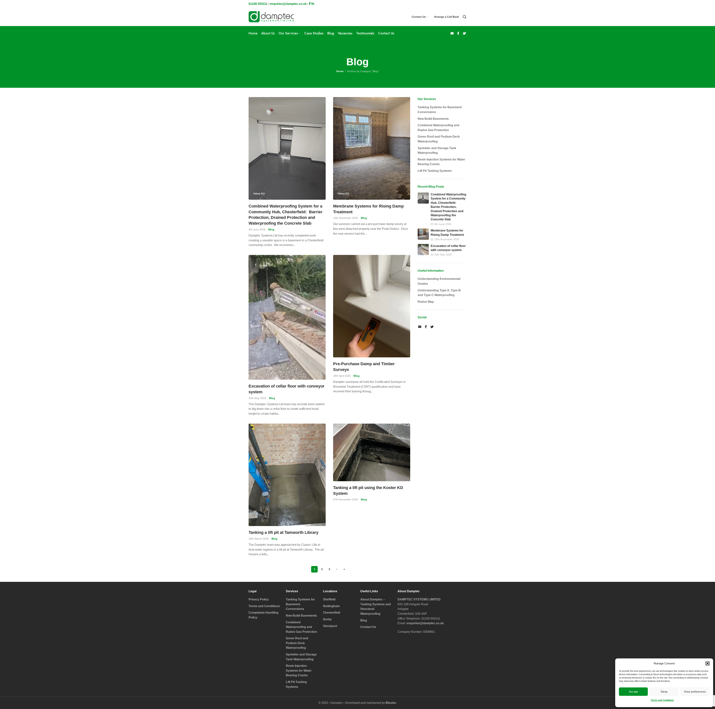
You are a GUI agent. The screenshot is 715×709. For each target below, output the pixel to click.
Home (340, 71)
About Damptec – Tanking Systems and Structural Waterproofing (375, 606)
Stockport (330, 626)
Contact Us (368, 626)
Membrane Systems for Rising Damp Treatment (368, 209)
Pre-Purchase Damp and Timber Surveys (364, 366)
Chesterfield (331, 612)
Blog (271, 229)
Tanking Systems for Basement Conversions (440, 110)
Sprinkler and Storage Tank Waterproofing (437, 151)
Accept (633, 691)
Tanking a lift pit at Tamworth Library (283, 532)
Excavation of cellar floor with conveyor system (287, 389)
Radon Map (426, 301)
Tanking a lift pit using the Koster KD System (368, 490)
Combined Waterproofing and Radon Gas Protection (438, 128)
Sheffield (329, 599)
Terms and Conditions (662, 700)
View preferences (695, 691)
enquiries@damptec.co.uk (288, 3)
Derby (327, 619)
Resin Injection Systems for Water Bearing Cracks (441, 162)
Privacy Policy (259, 599)
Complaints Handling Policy (263, 615)
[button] (707, 663)
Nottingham (331, 606)
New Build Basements (433, 118)
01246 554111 (258, 3)
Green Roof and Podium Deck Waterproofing (439, 139)
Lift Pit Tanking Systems (435, 170)
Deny (664, 691)
